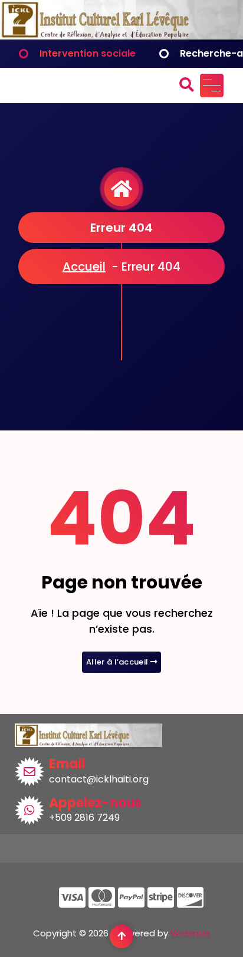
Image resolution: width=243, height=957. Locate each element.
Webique (190, 933)
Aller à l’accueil (118, 661)
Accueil (84, 266)
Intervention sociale (88, 53)
